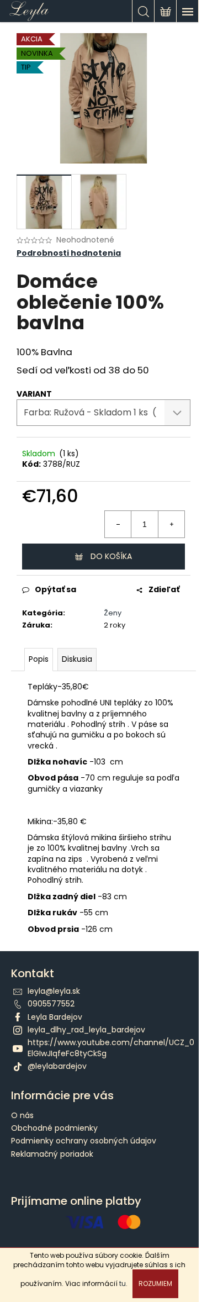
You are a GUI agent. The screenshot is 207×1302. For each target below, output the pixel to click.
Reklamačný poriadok (52, 1153)
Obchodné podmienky (54, 1128)
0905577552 (51, 1003)
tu (122, 1283)
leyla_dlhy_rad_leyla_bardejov (86, 1029)
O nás (22, 1115)
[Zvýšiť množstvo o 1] (171, 524)
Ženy (112, 613)
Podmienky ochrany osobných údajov (83, 1140)
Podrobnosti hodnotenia (69, 253)
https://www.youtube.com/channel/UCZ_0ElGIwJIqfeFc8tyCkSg (111, 1047)
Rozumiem (155, 1283)
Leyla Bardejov (55, 1016)
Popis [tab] (39, 659)
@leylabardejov (57, 1066)
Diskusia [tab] (77, 659)
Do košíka (111, 556)
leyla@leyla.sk (54, 991)
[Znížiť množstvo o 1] (118, 524)
